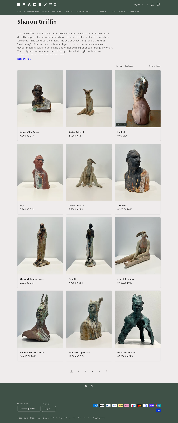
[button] (45, 11)
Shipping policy (99, 418)
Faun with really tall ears (32, 353)
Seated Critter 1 (76, 132)
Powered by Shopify (41, 418)
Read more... (24, 58)
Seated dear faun (125, 279)
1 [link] (71, 370)
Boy (22, 205)
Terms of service (84, 418)
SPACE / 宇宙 (28, 418)
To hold (72, 279)
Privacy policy (70, 418)
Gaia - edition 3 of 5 (127, 353)
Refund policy (56, 418)
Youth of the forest (29, 132)
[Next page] (106, 371)
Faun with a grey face (79, 353)
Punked (121, 132)
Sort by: (119, 66)
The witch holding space (32, 279)
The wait (121, 205)
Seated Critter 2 (76, 205)
